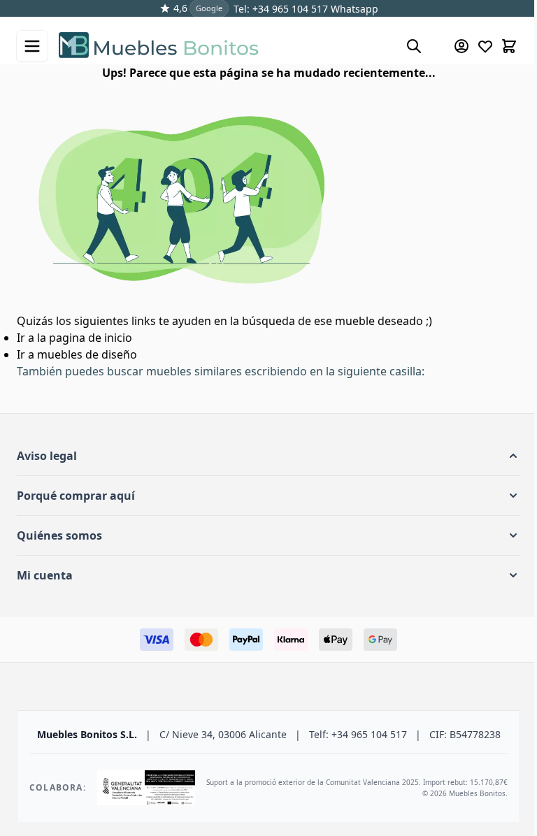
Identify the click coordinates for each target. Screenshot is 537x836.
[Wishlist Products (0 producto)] (485, 46)
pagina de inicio (90, 337)
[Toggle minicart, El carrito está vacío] (509, 46)
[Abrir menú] (32, 46)
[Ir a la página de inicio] (225, 46)
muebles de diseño (87, 354)
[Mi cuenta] (461, 46)
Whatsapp (353, 8)
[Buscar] (414, 46)
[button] (268, 455)
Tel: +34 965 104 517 (281, 8)
